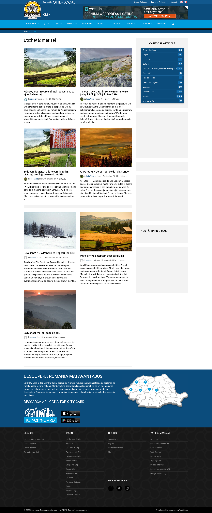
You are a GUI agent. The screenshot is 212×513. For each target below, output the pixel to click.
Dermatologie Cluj (31, 452)
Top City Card (155, 461)
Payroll (111, 443)
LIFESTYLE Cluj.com (151, 82)
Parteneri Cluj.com (158, 2)
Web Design (155, 452)
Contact (173, 2)
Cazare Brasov (156, 456)
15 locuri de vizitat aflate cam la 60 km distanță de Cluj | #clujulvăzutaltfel (46, 173)
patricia (33, 99)
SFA (109, 452)
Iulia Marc (90, 99)
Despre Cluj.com (140, 2)
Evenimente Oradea (158, 465)
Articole (69, 443)
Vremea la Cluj (148, 101)
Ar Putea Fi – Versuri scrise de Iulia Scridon (105, 171)
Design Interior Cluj (158, 473)
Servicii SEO (113, 439)
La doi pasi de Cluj (73, 439)
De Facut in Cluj (72, 448)
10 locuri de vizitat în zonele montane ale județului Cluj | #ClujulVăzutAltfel (104, 93)
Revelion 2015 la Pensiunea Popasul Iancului (49, 252)
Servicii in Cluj (148, 92)
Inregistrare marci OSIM (160, 469)
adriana (33, 257)
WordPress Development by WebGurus (172, 510)
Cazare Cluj (70, 469)
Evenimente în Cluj (73, 452)
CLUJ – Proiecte (149, 50)
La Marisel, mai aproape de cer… (42, 332)
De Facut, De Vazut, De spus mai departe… (160, 68)
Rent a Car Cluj (156, 448)
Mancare (146, 87)
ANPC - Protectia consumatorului (75, 510)
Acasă (26, 32)
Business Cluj (71, 473)
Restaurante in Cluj (73, 456)
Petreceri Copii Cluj (73, 495)
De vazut (69, 478)
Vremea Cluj (71, 490)
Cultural (146, 64)
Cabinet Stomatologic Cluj (34, 439)
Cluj (46, 14)
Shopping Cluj (72, 465)
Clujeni (145, 55)
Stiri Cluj (146, 96)
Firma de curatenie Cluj (159, 443)
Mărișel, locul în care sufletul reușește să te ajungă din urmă (49, 93)
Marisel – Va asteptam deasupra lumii (102, 255)
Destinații (147, 73)
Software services (115, 448)
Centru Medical (30, 443)
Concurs (146, 59)
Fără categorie (149, 78)
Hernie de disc (30, 448)
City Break (154, 439)
